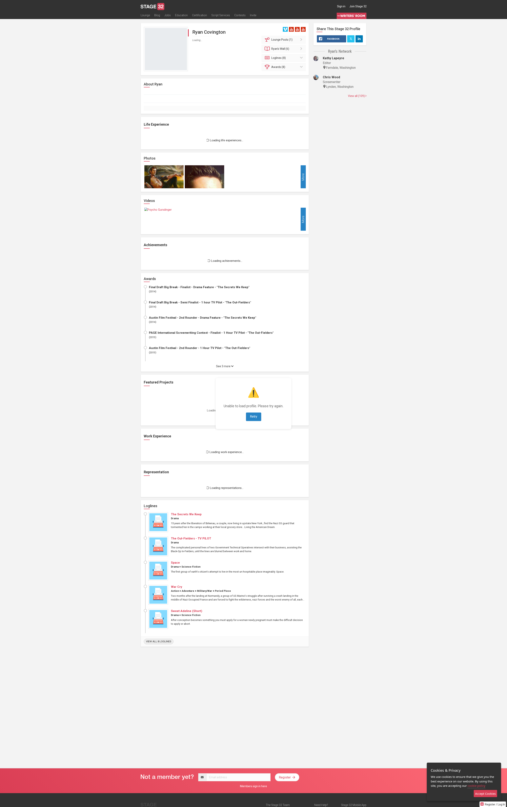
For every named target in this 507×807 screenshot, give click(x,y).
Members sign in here (253, 786)
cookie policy (476, 786)
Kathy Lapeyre (333, 58)
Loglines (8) (278, 57)
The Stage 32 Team (278, 805)
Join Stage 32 (358, 6)
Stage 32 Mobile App (353, 805)
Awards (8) (278, 67)
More (303, 176)
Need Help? (321, 805)
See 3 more (223, 366)
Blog (157, 15)
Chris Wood (331, 77)
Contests (240, 15)
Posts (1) (282, 39)
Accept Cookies (485, 794)
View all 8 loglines (158, 641)
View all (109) (356, 96)
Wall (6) (280, 48)
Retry (253, 417)
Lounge (145, 15)
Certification (199, 15)
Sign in (341, 6)
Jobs (167, 15)
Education (181, 15)
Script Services (220, 15)
